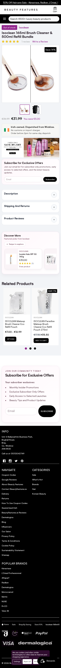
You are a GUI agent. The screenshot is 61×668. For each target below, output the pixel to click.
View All (5, 611)
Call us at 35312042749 (13, 453)
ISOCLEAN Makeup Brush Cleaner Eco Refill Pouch (15, 324)
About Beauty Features (12, 484)
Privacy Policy (8, 536)
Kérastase (6, 568)
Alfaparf (5, 578)
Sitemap (5, 555)
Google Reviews (9, 479)
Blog (4, 522)
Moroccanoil (7, 592)
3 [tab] (35, 349)
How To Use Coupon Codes (15, 503)
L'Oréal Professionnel (11, 573)
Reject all (27, 661)
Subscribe (50, 179)
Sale (34, 475)
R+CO (4, 606)
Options (10, 339)
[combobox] (34, 19)
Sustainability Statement (13, 550)
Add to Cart (41, 340)
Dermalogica (7, 517)
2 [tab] (31, 349)
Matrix (4, 596)
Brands (35, 484)
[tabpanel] (16, 316)
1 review (26, 41)
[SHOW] (54, 195)
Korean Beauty (39, 494)
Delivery (5, 494)
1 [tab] (26, 349)
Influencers (7, 526)
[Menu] (4, 19)
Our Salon (6, 531)
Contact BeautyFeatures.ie (14, 489)
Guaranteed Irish (9, 508)
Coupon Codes (9, 475)
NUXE (4, 601)
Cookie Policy (8, 545)
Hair (34, 489)
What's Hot (37, 479)
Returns (5, 498)
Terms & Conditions (11, 541)
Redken (5, 582)
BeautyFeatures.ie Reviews (14, 512)
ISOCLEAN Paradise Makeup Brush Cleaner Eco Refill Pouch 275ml (44, 325)
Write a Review (40, 41)
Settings (17, 661)
